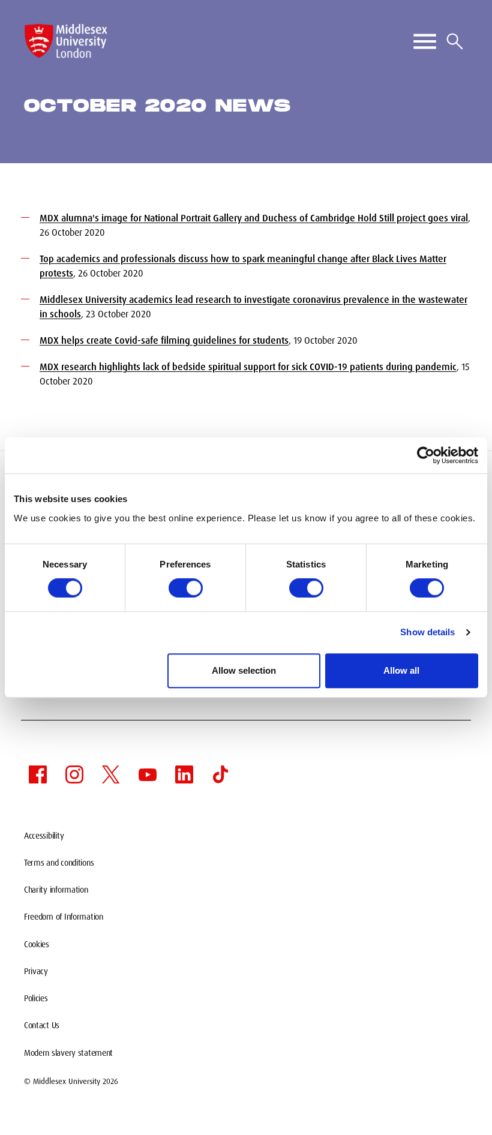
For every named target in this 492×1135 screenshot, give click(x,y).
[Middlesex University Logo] (66, 41)
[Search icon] (455, 41)
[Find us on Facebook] (38, 774)
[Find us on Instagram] (74, 774)
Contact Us (41, 1025)
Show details (427, 632)
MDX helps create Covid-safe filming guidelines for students (164, 340)
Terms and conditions (59, 862)
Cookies (36, 944)
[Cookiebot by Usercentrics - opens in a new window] (425, 455)
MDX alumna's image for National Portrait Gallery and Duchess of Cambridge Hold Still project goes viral (254, 218)
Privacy (36, 971)
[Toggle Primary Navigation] (425, 41)
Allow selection (244, 670)
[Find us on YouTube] (147, 774)
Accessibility (44, 835)
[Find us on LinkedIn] (184, 774)
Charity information (56, 889)
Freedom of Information (63, 916)
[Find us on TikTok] (221, 774)
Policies (36, 998)
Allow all (401, 670)
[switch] (186, 587)
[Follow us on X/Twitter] (111, 774)
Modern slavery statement (68, 1052)
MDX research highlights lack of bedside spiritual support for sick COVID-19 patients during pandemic (248, 367)
